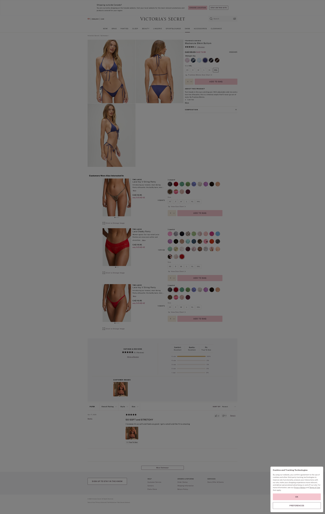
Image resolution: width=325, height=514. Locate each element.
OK (296, 497)
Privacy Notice (300, 487)
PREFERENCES (296, 505)
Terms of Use (314, 487)
